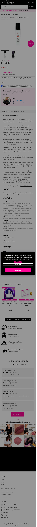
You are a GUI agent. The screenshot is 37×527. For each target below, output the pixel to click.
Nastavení (18, 265)
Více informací (18, 262)
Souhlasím (18, 270)
